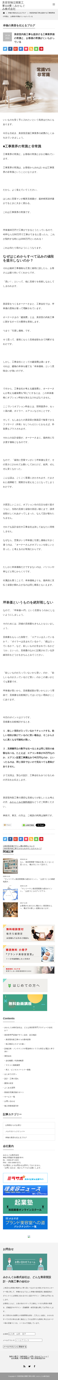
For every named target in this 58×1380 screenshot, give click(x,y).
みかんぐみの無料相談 (21, 802)
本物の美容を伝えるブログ (16, 1137)
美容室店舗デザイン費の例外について (19, 846)
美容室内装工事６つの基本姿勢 (18, 1039)
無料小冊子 (13, 1356)
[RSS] (24, 1366)
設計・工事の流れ (11, 1079)
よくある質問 (9, 1088)
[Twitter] (29, 1366)
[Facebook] (34, 1366)
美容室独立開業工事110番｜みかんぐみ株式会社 (33, 1376)
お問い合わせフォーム (38, 1356)
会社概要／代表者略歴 (14, 1061)
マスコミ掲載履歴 (13, 1065)
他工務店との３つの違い (15, 1044)
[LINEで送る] (28, 825)
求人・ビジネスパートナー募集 (18, 1070)
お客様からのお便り (13, 1125)
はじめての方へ (10, 1074)
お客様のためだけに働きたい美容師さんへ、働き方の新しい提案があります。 (36, 907)
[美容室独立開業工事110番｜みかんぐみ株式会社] (13, 6)
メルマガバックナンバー (15, 1131)
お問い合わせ (9, 1101)
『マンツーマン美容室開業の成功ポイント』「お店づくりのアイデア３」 (36, 890)
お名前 (5, 1334)
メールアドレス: (9, 1340)
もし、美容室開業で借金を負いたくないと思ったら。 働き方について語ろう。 (37, 863)
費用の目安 (8, 1083)
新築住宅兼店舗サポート (14, 1092)
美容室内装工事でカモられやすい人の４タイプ (23, 848)
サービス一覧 (9, 1097)
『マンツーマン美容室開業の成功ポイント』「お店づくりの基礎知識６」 (29, 880)
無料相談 (23, 1356)
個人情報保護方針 (11, 1106)
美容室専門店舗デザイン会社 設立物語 (20, 1035)
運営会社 (7, 1056)
